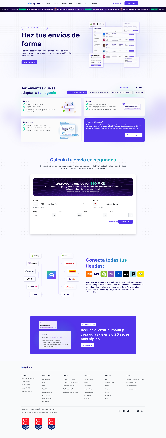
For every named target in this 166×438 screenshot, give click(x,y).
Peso (111, 211)
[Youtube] (123, 411)
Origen (35, 200)
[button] (52, 3)
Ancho (61, 211)
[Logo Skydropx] (35, 3)
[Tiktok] (128, 411)
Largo (35, 211)
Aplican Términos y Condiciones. (73, 191)
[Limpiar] (70, 204)
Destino (95, 200)
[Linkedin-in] (142, 411)
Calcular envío (125, 221)
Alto (85, 211)
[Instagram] (119, 411)
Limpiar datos (113, 221)
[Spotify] (138, 411)
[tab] (124, 87)
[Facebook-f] (133, 411)
